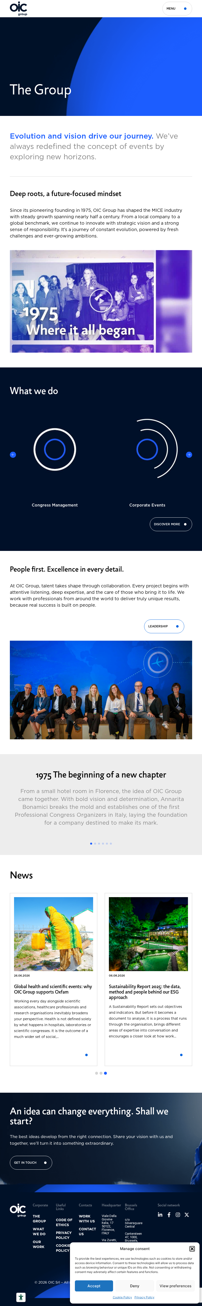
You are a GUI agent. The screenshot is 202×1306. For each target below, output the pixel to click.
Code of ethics (64, 1222)
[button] (192, 1248)
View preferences (175, 1286)
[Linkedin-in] (160, 1214)
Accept (94, 1286)
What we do (39, 1231)
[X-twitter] (186, 1214)
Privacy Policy (144, 1297)
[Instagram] (177, 1214)
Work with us (87, 1218)
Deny (134, 1286)
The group (39, 1218)
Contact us (87, 1231)
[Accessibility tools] (21, 1297)
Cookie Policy (122, 1297)
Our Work (38, 1244)
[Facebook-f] (169, 1214)
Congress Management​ (55, 505)
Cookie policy (63, 1248)
